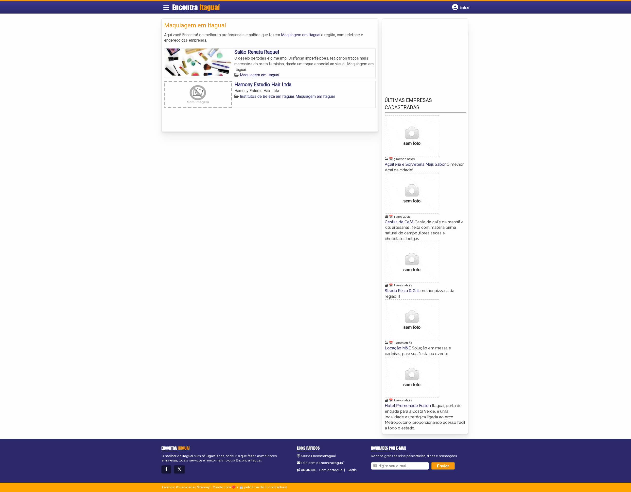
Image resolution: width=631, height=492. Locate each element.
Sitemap (203, 487)
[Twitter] (179, 469)
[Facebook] (166, 469)
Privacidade (185, 487)
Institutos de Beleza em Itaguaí (267, 96)
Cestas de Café (400, 222)
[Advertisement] (422, 54)
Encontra (196, 7)
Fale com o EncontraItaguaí (322, 463)
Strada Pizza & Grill (403, 290)
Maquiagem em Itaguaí (300, 35)
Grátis (352, 470)
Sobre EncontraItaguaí (318, 456)
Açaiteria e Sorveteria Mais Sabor (416, 164)
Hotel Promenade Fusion (408, 405)
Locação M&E (398, 348)
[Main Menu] (166, 7)
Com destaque (331, 470)
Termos (167, 487)
